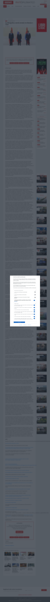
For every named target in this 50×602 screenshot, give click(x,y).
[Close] (38, 277)
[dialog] (25, 301)
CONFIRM (19, 322)
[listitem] (25, 290)
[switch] (35, 292)
